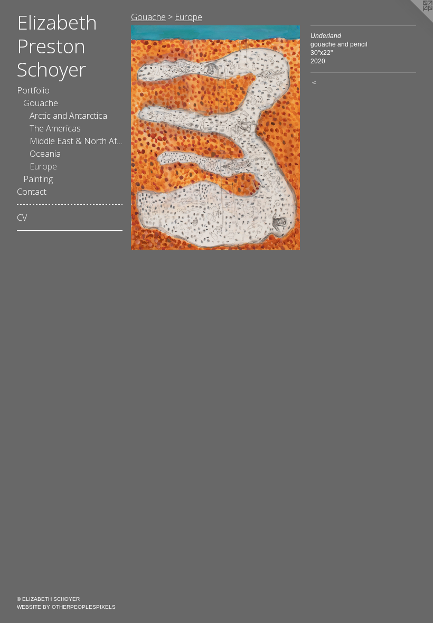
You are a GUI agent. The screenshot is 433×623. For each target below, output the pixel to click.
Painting (38, 179)
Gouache (40, 103)
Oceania (45, 153)
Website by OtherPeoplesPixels (66, 607)
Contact (31, 191)
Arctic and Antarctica (68, 115)
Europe (43, 166)
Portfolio (33, 90)
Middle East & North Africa (76, 141)
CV (22, 217)
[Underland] (215, 137)
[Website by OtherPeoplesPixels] (412, 21)
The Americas (55, 128)
